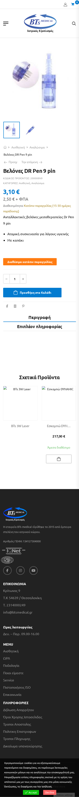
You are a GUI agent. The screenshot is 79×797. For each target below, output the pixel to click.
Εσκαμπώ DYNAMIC (61, 426)
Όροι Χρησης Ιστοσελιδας (22, 717)
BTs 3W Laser (20, 426)
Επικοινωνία (12, 694)
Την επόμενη (31, 162)
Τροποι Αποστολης (17, 724)
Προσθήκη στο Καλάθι (35, 292)
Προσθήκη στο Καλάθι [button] (59, 458)
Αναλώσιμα (37, 147)
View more (59, 786)
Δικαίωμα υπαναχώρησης (22, 746)
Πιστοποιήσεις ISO (17, 687)
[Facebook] (7, 306)
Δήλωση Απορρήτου (18, 710)
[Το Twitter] (15, 306)
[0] (73, 4)
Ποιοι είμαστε (13, 673)
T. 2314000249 (14, 605)
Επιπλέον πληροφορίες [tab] (39, 326)
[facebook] (7, 570)
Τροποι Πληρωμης (16, 739)
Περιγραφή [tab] (39, 317)
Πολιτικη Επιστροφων (19, 731)
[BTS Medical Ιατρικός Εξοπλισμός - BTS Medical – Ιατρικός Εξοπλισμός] (40, 23)
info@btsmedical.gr (17, 612)
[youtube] (33, 570)
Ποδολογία (11, 665)
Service (8, 680)
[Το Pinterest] (23, 306)
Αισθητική (18, 147)
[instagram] (20, 570)
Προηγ (12, 162)
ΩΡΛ (6, 658)
